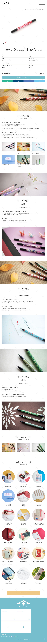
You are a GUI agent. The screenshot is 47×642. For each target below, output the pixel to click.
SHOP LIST (4, 611)
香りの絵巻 (33, 9)
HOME (27, 9)
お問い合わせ (15, 636)
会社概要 (6, 636)
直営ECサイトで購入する (23, 77)
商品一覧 (2, 636)
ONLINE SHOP (20, 611)
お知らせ (10, 636)
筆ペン (30, 9)
